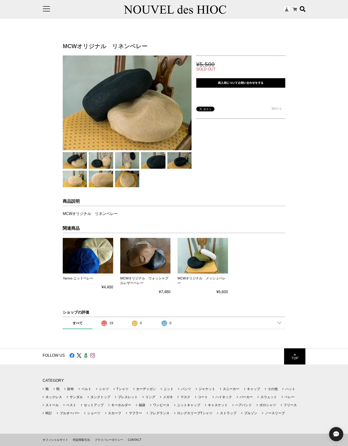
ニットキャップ (188, 405)
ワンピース (161, 405)
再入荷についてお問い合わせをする (240, 83)
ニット (169, 389)
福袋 (142, 405)
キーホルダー (121, 405)
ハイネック (223, 397)
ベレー (289, 397)
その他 (273, 389)
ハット (290, 389)
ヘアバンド (243, 405)
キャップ (253, 389)
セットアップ (94, 405)
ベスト (71, 405)
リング (150, 397)
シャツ (104, 389)
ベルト (86, 389)
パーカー (246, 397)
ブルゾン (250, 413)
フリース (290, 405)
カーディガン (146, 389)
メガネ (168, 397)
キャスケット (218, 405)
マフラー (135, 413)
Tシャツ (122, 389)
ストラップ (228, 413)
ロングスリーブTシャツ (194, 413)
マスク (185, 397)
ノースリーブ (275, 413)
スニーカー (231, 389)
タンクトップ (100, 397)
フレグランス (160, 413)
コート (203, 397)
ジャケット (207, 389)
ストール (52, 405)
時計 (48, 413)
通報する (276, 108)
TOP (294, 358)
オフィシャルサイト (55, 439)
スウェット (268, 397)
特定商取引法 (81, 439)
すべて (78, 323)
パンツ (186, 389)
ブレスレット (128, 397)
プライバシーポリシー (109, 439)
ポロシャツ (267, 405)
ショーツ (93, 413)
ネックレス (53, 397)
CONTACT (134, 439)
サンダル (76, 397)
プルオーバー (70, 413)
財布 (70, 389)
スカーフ (114, 413)
